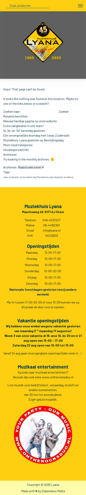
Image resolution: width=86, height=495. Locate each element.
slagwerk (58, 177)
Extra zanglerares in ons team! (23, 126)
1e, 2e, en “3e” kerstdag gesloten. (24, 130)
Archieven (10, 167)
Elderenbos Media (53, 491)
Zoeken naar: (12, 111)
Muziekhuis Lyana (45, 177)
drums (22, 177)
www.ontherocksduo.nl (57, 377)
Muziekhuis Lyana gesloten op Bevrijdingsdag (33, 140)
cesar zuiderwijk (11, 177)
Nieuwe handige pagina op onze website (30, 121)
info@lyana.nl (51, 230)
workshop (68, 177)
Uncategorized (13, 150)
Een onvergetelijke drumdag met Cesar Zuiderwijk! (36, 135)
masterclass (31, 177)
